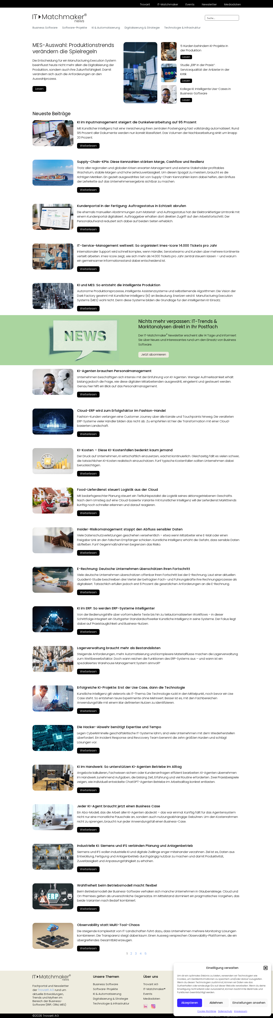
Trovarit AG (46, 990)
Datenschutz (225, 1011)
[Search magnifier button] (236, 17)
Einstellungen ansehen (249, 1003)
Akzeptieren (189, 1003)
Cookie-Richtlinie (206, 1011)
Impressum (240, 1011)
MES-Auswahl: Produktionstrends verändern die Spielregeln (73, 48)
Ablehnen (216, 1003)
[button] (265, 968)
